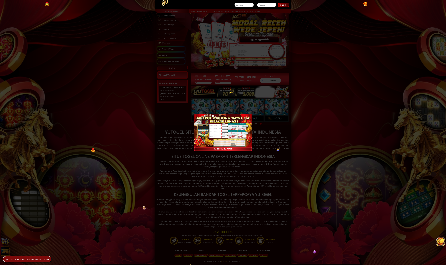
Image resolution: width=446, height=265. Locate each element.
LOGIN (283, 5)
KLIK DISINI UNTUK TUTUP (223, 149)
